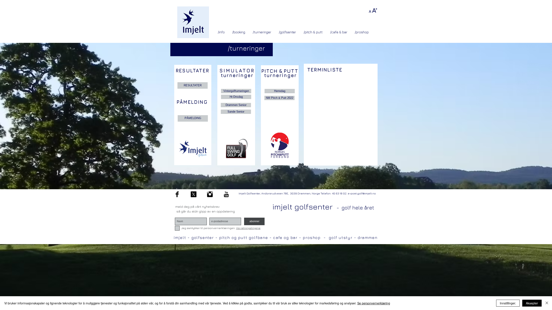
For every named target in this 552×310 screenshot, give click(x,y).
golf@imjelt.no (366, 193)
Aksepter (532, 303)
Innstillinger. (508, 303)
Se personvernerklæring (373, 303)
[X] (193, 194)
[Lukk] (546, 303)
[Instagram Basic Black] (210, 194)
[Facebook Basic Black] (177, 194)
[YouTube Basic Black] (226, 194)
